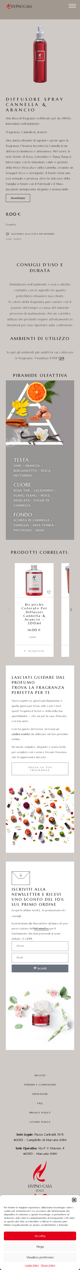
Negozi (40, 1075)
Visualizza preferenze (40, 1257)
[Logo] (21, 6)
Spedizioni (40, 1093)
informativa (41, 928)
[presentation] (9, 610)
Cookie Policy (32, 1265)
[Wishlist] (49, 592)
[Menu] (72, 6)
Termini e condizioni (40, 1084)
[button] (74, 1200)
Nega (40, 1246)
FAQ (40, 1103)
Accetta (40, 1236)
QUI (61, 358)
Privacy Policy (48, 1265)
